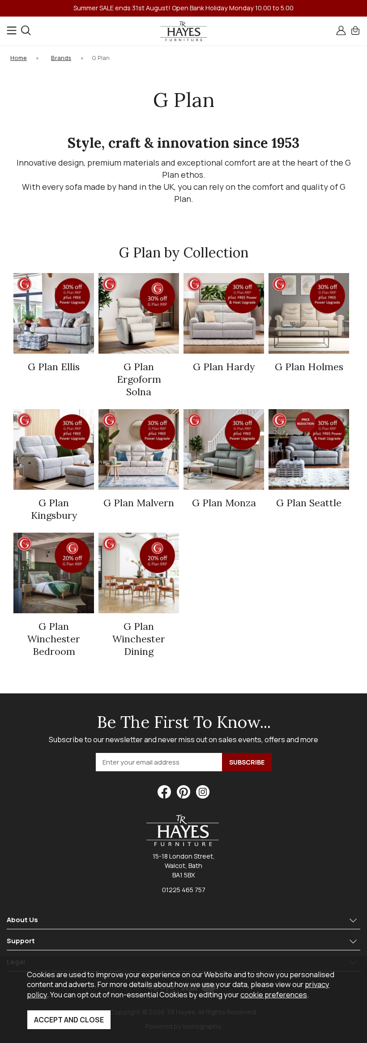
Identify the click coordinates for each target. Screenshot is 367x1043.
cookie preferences (273, 994)
